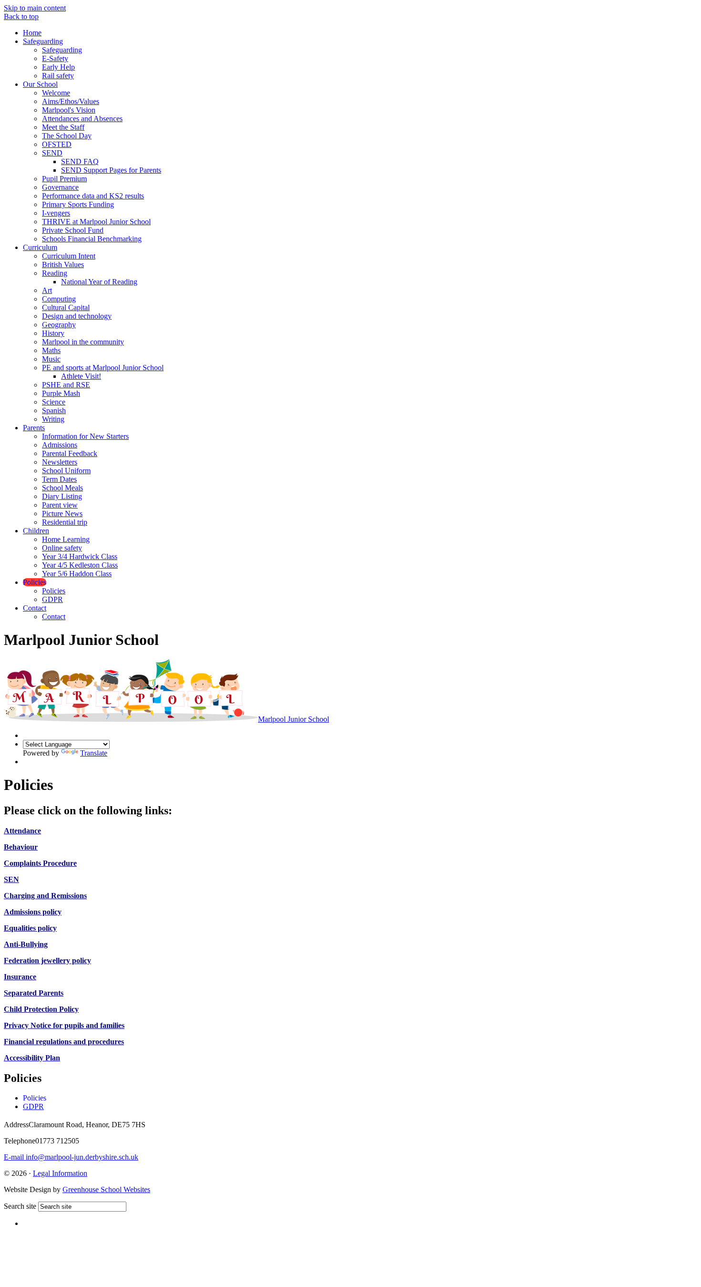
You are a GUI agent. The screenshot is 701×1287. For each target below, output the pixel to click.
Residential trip (64, 522)
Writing (53, 419)
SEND (52, 153)
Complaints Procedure (40, 863)
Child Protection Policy (41, 1009)
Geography (59, 325)
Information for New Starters (85, 436)
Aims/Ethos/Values (70, 101)
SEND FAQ (80, 161)
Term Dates (59, 479)
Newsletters (59, 462)
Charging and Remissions (45, 896)
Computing (59, 299)
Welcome (56, 93)
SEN (11, 879)
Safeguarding (43, 41)
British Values (63, 264)
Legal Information (60, 1173)
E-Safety (55, 58)
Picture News (62, 513)
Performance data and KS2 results (93, 196)
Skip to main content (35, 8)
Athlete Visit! (81, 376)
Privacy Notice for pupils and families (64, 1025)
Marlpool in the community (83, 342)
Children (36, 531)
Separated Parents (33, 993)
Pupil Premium (64, 179)
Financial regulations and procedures (64, 1042)
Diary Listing (62, 496)
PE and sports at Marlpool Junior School (103, 367)
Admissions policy (33, 912)
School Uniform (66, 471)
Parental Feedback (69, 453)
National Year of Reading (99, 282)
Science (53, 402)
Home (32, 33)
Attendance (22, 831)
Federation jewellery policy (47, 960)
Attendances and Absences (82, 118)
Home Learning (66, 539)
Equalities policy (30, 928)
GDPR (52, 599)
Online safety (62, 548)
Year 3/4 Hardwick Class (79, 556)
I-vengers (56, 213)
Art (47, 290)
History (53, 333)
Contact (34, 608)
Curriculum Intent (68, 256)
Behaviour (21, 847)
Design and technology (77, 316)
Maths (51, 350)
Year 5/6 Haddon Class (77, 574)
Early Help (58, 67)
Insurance (20, 977)
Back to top (21, 16)
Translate (93, 753)
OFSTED (57, 144)
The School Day (67, 136)
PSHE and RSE (66, 385)
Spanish (54, 410)
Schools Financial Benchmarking (92, 239)
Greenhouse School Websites (106, 1189)
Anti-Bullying (26, 944)
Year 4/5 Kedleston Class (80, 565)
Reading (54, 273)
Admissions (59, 445)
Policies (34, 582)
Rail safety (58, 76)
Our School (40, 84)
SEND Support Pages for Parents (111, 170)
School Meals (62, 488)
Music (51, 359)
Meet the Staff (63, 127)
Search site (20, 1206)
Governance (60, 187)
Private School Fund (72, 230)
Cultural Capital (66, 307)
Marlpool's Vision (68, 110)
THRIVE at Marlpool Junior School (96, 222)
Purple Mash (61, 393)
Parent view (60, 505)
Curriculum (40, 247)
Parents (34, 428)
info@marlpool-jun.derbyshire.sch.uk (71, 1157)
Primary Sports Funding (78, 204)
